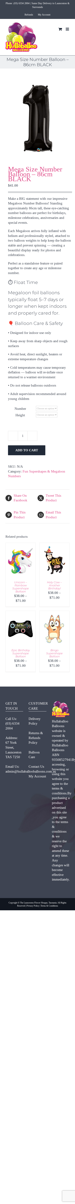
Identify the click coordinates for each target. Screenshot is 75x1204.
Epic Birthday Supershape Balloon (20, 653)
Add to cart (26, 450)
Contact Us (36, 766)
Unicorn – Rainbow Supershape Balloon (20, 587)
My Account (37, 776)
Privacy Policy (33, 906)
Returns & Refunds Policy (36, 737)
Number (20, 409)
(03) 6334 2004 (21, 3)
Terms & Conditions (49, 906)
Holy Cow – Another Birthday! (54, 585)
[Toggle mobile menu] (68, 29)
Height (20, 415)
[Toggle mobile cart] (60, 29)
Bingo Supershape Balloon (54, 653)
